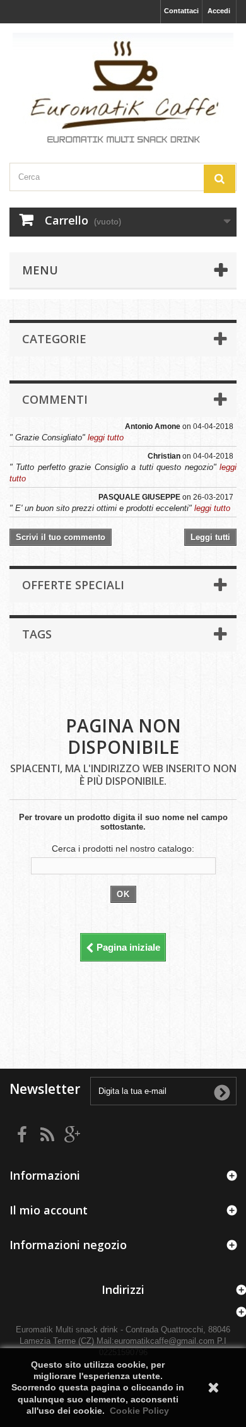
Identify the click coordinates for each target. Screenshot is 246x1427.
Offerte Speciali (73, 584)
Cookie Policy (139, 1411)
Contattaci (181, 11)
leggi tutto (106, 437)
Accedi (219, 11)
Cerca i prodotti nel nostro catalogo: (123, 848)
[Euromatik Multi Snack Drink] (123, 89)
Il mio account (48, 1210)
